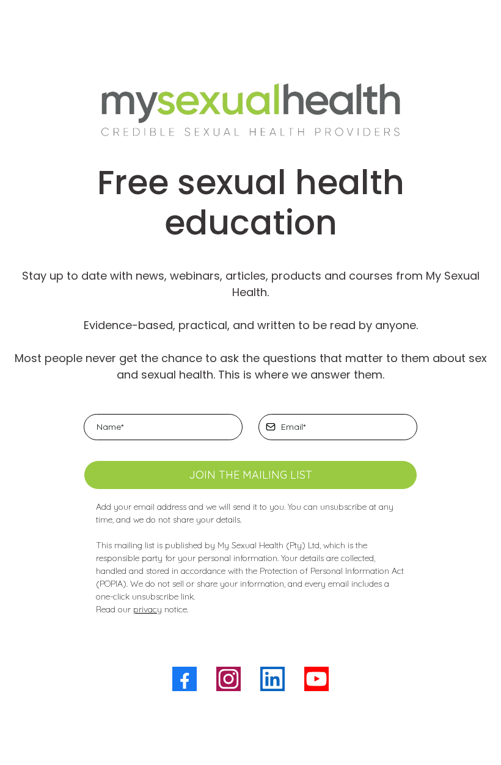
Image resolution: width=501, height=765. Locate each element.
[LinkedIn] (272, 679)
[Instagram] (228, 679)
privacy (147, 609)
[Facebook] (185, 679)
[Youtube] (316, 679)
